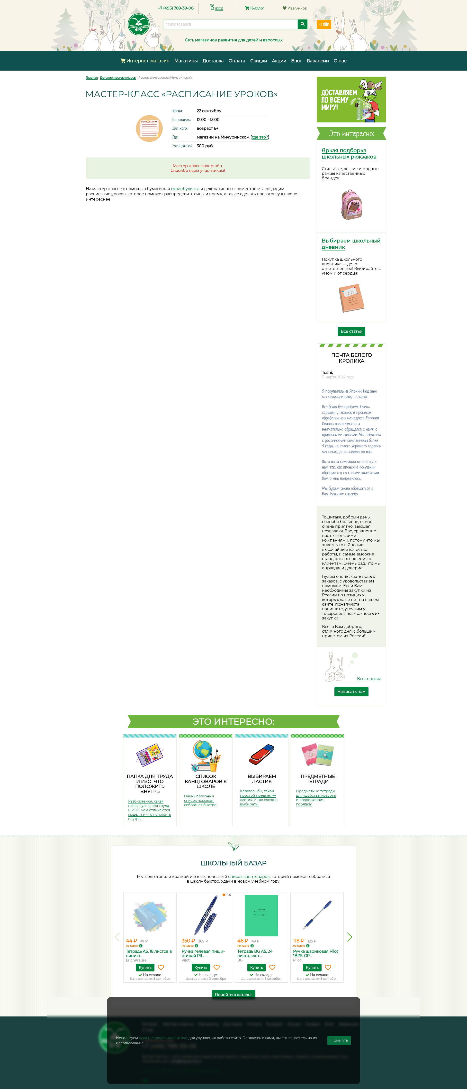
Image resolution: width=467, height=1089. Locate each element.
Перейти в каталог (233, 994)
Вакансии (318, 61)
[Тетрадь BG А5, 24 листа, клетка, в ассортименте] (261, 916)
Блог (296, 61)
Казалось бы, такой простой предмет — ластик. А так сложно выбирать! (259, 797)
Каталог (256, 8)
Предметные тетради (318, 779)
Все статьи (351, 331)
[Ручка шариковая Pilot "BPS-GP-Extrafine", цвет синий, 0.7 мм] (317, 916)
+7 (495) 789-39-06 (176, 8)
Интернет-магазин (147, 61)
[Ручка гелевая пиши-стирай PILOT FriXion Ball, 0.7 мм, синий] (206, 916)
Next (349, 937)
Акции (279, 61)
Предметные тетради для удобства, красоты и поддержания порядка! (316, 797)
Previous (117, 937)
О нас (340, 61)
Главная (92, 77)
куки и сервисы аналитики (163, 1038)
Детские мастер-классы (118, 77)
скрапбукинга (185, 188)
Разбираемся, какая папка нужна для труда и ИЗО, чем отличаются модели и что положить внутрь (149, 810)
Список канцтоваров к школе (206, 781)
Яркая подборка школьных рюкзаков (349, 153)
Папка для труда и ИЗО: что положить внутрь (150, 784)
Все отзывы (369, 678)
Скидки (258, 61)
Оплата (237, 61)
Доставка (213, 61)
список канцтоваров (249, 876)
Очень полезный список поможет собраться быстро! (200, 800)
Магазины (186, 61)
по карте (132, 945)
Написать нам (351, 691)
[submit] (302, 24)
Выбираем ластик (262, 779)
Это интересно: (234, 721)
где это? (260, 137)
